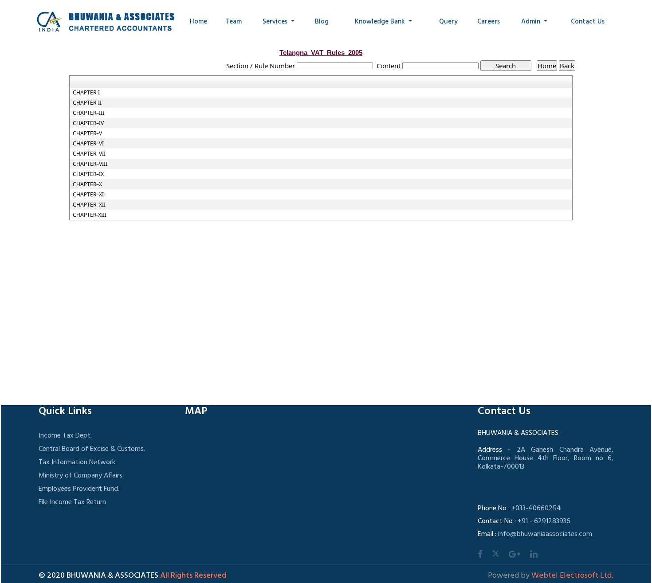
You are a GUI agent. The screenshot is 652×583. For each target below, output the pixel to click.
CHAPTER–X (87, 184)
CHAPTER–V (87, 133)
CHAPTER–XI (88, 194)
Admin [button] (531, 21)
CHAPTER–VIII (90, 164)
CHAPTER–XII (89, 204)
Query (448, 21)
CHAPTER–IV (88, 123)
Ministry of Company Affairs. (81, 475)
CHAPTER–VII (89, 153)
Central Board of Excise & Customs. (92, 449)
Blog (322, 21)
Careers (488, 21)
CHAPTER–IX (88, 174)
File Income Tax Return (72, 502)
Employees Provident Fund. (79, 489)
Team (233, 21)
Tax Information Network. (78, 462)
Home (198, 21)
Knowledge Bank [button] (381, 21)
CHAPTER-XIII (89, 215)
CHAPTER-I (86, 92)
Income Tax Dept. (65, 436)
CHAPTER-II (87, 102)
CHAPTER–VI (88, 143)
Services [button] (276, 21)
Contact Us (588, 21)
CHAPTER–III (88, 113)
